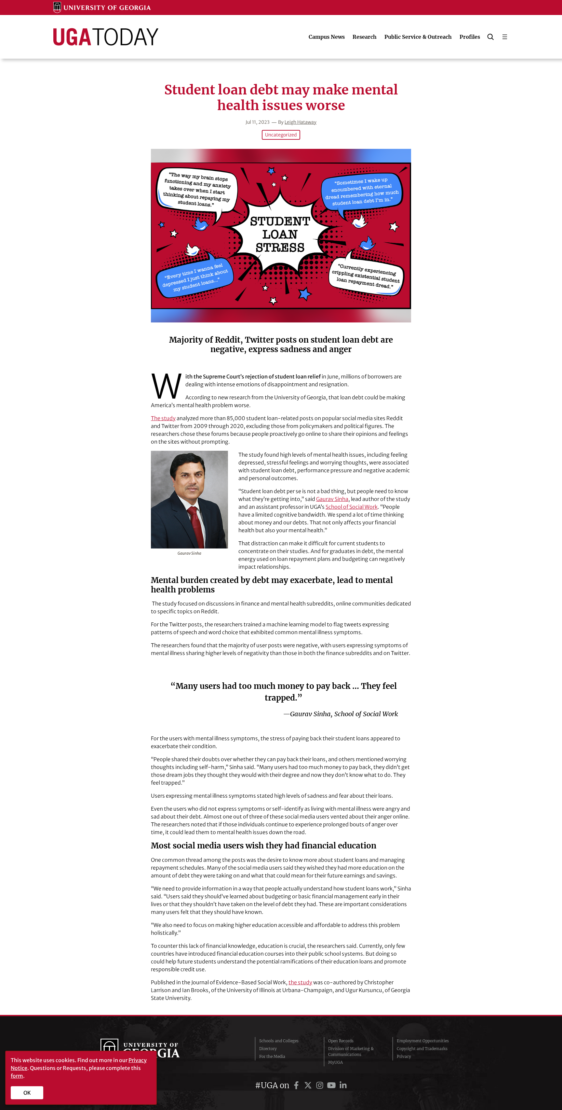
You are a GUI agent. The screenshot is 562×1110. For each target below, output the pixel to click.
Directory (268, 1048)
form (17, 1076)
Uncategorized (281, 135)
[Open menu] (505, 37)
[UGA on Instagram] (321, 1085)
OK (27, 1092)
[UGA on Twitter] (309, 1085)
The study (163, 418)
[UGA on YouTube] (332, 1085)
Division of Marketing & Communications (351, 1051)
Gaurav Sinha (332, 499)
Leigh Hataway (300, 122)
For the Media (272, 1056)
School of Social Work (352, 507)
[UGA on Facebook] (297, 1085)
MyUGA (335, 1062)
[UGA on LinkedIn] (343, 1085)
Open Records (341, 1040)
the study (300, 982)
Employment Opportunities (423, 1040)
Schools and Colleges (279, 1040)
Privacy (404, 1056)
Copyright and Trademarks (422, 1048)
